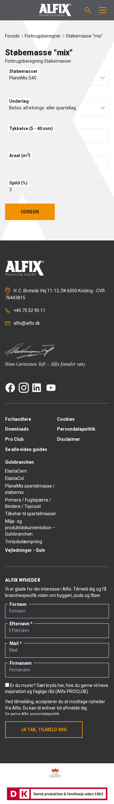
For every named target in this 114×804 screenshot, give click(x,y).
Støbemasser (23, 71)
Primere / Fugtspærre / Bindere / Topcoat (28, 503)
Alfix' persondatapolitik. (41, 714)
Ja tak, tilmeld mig (44, 729)
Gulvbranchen (19, 462)
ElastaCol (14, 478)
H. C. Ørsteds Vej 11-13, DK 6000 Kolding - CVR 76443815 (55, 294)
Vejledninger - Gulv (25, 550)
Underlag (19, 101)
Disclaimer (68, 439)
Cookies (66, 419)
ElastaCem (16, 471)
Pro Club (14, 439)
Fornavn (18, 604)
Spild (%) (18, 182)
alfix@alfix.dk (26, 323)
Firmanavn (21, 663)
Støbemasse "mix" (84, 35)
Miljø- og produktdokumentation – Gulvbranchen (30, 528)
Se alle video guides (26, 449)
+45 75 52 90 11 (29, 310)
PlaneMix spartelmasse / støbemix (30, 489)
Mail (14, 643)
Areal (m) (19, 155)
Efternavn (19, 623)
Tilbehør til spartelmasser (30, 513)
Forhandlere (18, 419)
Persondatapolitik (76, 429)
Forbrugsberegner (43, 35)
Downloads (17, 429)
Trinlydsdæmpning (23, 541)
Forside (12, 35)
